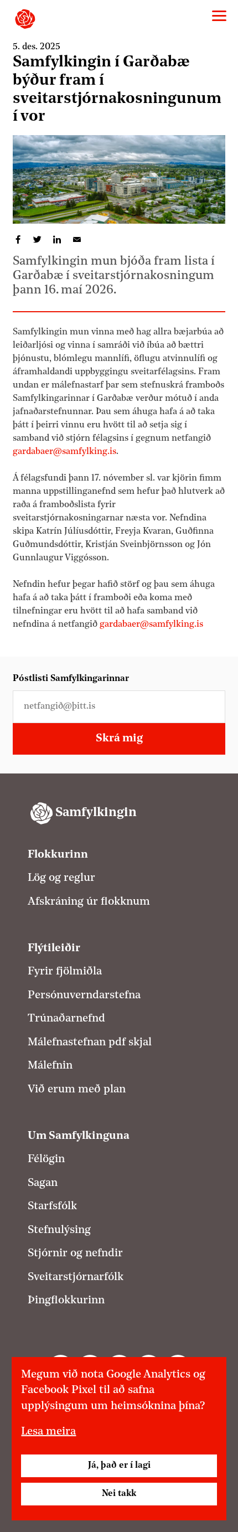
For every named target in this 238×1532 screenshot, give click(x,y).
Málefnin (50, 1065)
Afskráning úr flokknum (89, 901)
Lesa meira (48, 1431)
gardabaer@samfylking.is (64, 451)
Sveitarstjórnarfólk (75, 1277)
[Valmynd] (219, 16)
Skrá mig (119, 738)
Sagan (43, 1183)
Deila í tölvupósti (77, 240)
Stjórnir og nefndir (75, 1253)
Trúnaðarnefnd (66, 1018)
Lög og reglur (61, 878)
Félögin (46, 1159)
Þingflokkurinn (66, 1300)
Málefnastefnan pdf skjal (90, 1042)
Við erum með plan (77, 1089)
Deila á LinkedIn (57, 240)
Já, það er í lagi (119, 1465)
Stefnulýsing (59, 1230)
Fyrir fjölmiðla (65, 971)
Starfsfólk (52, 1206)
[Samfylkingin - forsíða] (25, 19)
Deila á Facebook (18, 240)
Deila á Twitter (38, 240)
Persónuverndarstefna (84, 995)
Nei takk (119, 1493)
